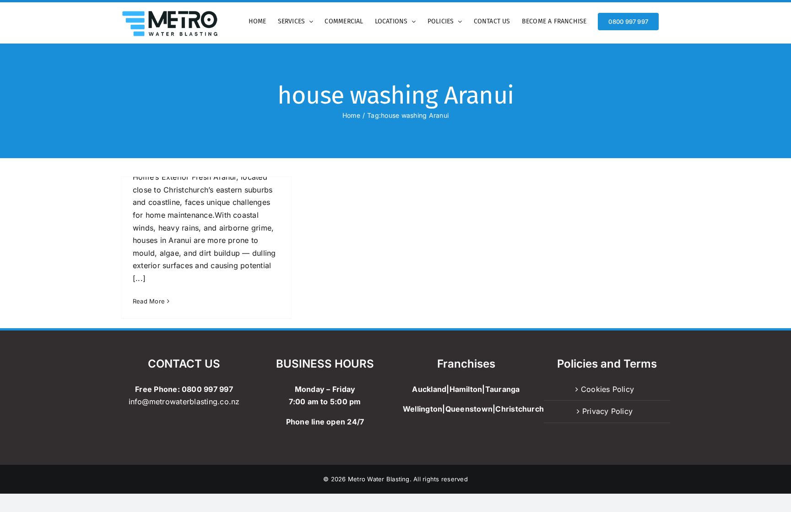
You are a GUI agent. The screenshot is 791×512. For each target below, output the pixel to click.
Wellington (422, 408)
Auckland (429, 389)
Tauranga (502, 389)
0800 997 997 (207, 389)
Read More (149, 301)
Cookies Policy (607, 389)
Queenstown (469, 408)
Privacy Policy (607, 411)
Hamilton (466, 389)
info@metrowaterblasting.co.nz (184, 401)
